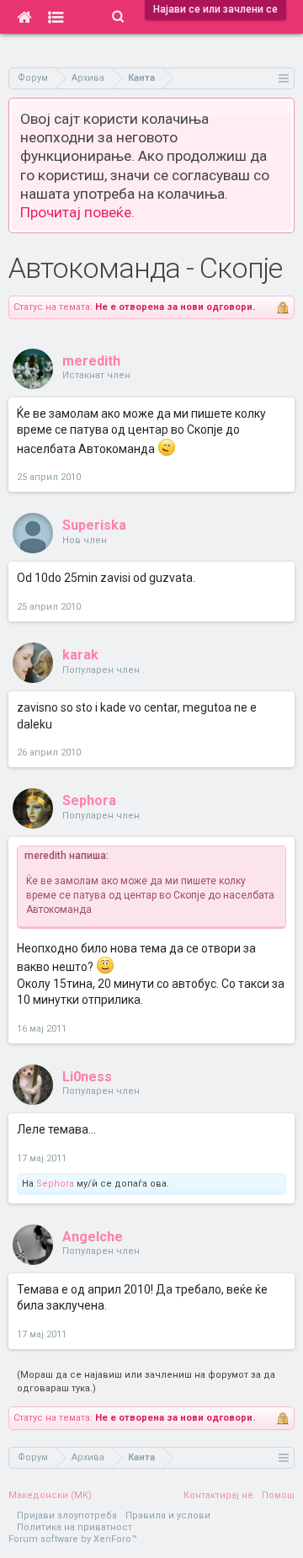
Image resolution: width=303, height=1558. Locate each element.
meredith (91, 361)
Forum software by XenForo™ (72, 1539)
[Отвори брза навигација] (284, 77)
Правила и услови (167, 1515)
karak (80, 655)
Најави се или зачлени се (215, 9)
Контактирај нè (218, 1495)
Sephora (89, 800)
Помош (278, 1495)
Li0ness (87, 1077)
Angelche (92, 1237)
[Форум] (56, 17)
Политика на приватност (74, 1527)
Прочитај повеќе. (77, 212)
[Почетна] (24, 17)
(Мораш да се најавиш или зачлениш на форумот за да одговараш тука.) (146, 1381)
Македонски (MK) (50, 1495)
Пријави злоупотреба (67, 1515)
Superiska (94, 525)
